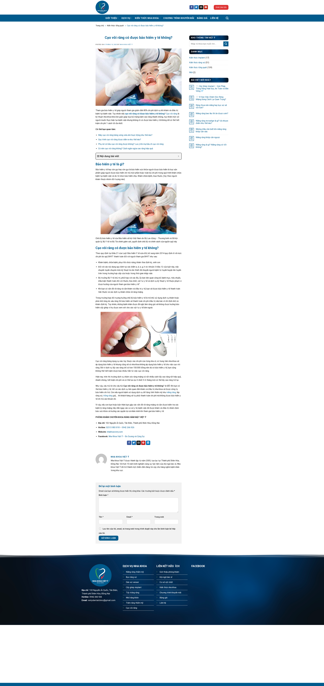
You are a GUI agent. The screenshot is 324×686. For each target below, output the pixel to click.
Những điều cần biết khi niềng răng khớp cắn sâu (211, 130)
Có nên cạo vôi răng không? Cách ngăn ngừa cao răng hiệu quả (125, 148)
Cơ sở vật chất (166, 582)
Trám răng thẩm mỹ (134, 603)
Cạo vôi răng (171, 113)
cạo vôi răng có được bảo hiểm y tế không (144, 113)
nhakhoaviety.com (115, 432)
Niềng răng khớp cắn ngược (208, 137)
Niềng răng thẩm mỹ (135, 572)
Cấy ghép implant (133, 587)
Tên (101, 517)
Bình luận (103, 495)
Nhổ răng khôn (132, 597)
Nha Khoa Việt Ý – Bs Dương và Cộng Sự (127, 436)
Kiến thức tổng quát (115, 25)
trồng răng (108, 395)
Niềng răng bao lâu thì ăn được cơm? (212, 113)
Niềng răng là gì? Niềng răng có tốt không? (211, 146)
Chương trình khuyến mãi (178, 18)
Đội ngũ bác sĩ (166, 577)
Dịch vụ (126, 18)
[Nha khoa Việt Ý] (105, 7)
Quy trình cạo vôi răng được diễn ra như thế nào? (119, 139)
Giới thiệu (111, 18)
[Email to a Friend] (138, 443)
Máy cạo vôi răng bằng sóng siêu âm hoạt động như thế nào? (125, 135)
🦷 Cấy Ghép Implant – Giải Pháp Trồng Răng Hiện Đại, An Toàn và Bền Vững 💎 (212, 88)
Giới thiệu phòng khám (169, 572)
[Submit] (225, 43)
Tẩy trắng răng (132, 592)
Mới (191, 72)
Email (130, 517)
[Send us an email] (201, 7)
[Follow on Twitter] (196, 7)
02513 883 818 (113, 427)
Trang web (159, 517)
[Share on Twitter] (134, 443)
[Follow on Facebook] (191, 7)
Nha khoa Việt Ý (126, 44)
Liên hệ (214, 18)
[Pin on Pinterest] (143, 443)
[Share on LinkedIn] (148, 443)
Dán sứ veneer (132, 582)
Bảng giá (202, 18)
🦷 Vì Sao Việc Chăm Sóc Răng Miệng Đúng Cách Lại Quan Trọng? (211, 98)
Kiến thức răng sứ (197, 62)
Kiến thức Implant (197, 57)
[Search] (227, 18)
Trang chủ (100, 25)
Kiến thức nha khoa (147, 18)
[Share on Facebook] (129, 443)
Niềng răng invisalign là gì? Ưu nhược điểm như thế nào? (212, 122)
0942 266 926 (221, 7)
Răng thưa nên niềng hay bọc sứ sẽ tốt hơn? (211, 106)
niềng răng (171, 392)
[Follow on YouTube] (206, 7)
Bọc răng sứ (131, 577)
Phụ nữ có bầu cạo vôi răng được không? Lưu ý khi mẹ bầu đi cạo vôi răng (131, 144)
